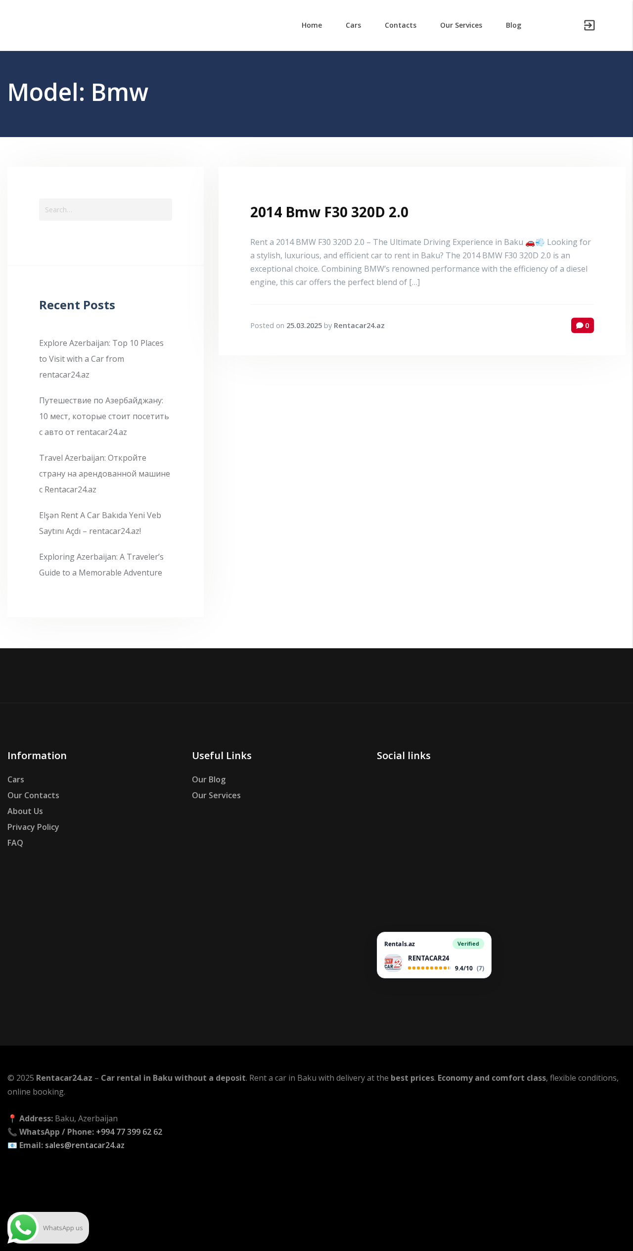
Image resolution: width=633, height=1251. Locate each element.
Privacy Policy (33, 826)
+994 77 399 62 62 (129, 1131)
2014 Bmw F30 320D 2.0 (329, 211)
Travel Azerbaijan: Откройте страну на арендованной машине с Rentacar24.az (104, 473)
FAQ (15, 842)
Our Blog (209, 779)
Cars (15, 779)
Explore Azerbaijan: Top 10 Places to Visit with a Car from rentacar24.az (101, 358)
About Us (25, 811)
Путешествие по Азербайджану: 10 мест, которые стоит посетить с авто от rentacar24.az (104, 416)
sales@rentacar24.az (85, 1145)
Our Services (216, 795)
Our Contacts (33, 795)
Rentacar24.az (359, 325)
